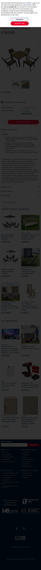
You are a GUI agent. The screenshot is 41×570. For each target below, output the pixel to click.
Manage (19, 19)
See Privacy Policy (29, 5)
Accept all (20, 23)
